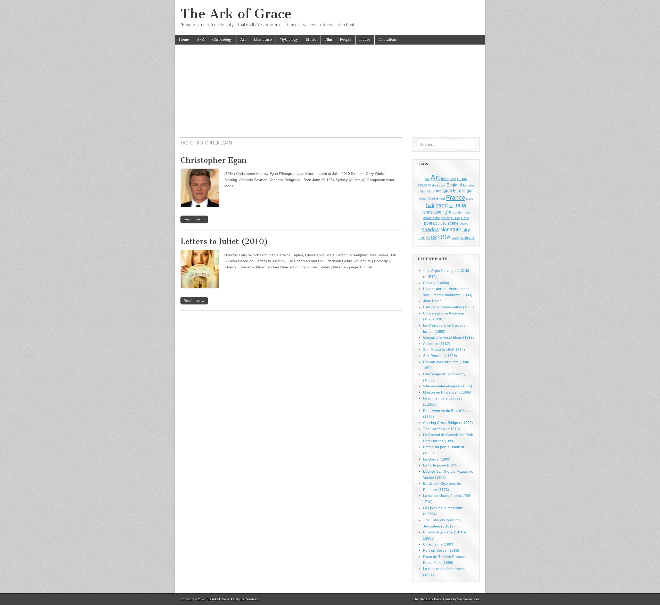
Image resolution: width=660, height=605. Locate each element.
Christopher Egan (213, 160)
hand (441, 205)
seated (464, 223)
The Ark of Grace (236, 14)
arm (427, 179)
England (454, 185)
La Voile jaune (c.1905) (442, 465)
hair (430, 205)
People (345, 39)
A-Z (200, 39)
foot (442, 198)
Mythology (289, 39)
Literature (263, 39)
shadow (430, 229)
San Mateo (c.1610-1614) (444, 349)
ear (443, 185)
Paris (465, 218)
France (455, 197)
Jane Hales (432, 301)
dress (436, 185)
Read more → (194, 219)
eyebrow (434, 191)
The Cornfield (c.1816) (441, 429)
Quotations (387, 39)
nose (455, 218)
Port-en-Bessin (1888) (441, 550)
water (455, 238)
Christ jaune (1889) (439, 544)
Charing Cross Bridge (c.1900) (448, 423)
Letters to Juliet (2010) (224, 241)
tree (421, 237)
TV (428, 238)
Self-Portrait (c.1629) (440, 356)
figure (447, 190)
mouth (445, 218)
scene (453, 223)
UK (434, 237)
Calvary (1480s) (436, 283)
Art (243, 39)
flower (422, 198)
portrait (430, 223)
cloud (462, 178)
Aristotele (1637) (436, 344)
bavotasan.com (468, 599)
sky (466, 229)
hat (451, 206)
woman (467, 237)
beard (445, 179)
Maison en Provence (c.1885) (447, 392)
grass (469, 198)
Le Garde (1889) (436, 459)
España (468, 185)
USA (444, 237)
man (467, 212)
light (447, 212)
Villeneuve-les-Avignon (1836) (447, 386)
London (458, 212)
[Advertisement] (330, 91)
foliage (432, 198)
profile (442, 223)
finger (467, 190)
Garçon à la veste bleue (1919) (448, 337)
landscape (431, 212)
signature (450, 229)
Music (311, 39)
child (453, 179)
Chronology (222, 39)
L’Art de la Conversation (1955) (448, 307)
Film (328, 39)
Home (184, 39)
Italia (460, 205)
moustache (431, 218)
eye (423, 191)
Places (364, 39)
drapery (424, 185)
